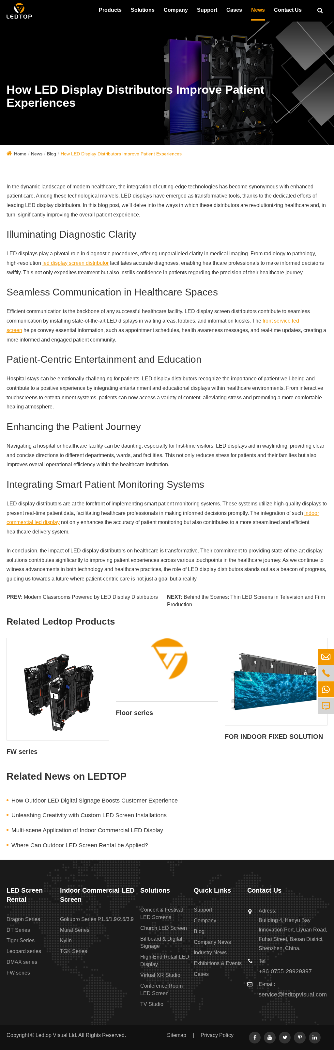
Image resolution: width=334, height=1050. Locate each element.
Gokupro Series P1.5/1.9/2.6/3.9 (97, 919)
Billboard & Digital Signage (161, 942)
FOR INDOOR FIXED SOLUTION (274, 736)
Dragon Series (23, 919)
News (258, 10)
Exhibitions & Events (218, 963)
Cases (234, 10)
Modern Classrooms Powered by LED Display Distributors (91, 597)
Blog (51, 153)
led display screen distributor (75, 263)
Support (207, 10)
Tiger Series (21, 940)
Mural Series (74, 930)
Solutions (143, 10)
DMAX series (22, 962)
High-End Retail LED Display (164, 960)
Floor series (134, 712)
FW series (22, 751)
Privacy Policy (217, 1035)
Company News (212, 942)
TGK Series (73, 951)
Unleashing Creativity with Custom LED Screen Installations (89, 815)
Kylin (66, 940)
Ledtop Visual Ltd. (56, 1035)
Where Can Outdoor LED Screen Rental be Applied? (79, 845)
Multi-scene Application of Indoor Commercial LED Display (87, 830)
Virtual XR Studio (160, 975)
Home (20, 153)
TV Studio (151, 1004)
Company (176, 10)
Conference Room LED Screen (161, 989)
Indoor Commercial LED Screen (97, 895)
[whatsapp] (326, 689)
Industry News (210, 952)
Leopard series (24, 951)
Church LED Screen (163, 928)
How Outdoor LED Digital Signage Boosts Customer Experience (94, 800)
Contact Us (288, 10)
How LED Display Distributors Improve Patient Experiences (121, 153)
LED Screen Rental (25, 895)
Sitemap (176, 1035)
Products (110, 10)
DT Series (18, 930)
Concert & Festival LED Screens (161, 913)
